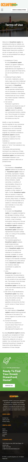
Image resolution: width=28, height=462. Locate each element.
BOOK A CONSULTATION (19, 9)
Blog (3, 435)
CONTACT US (9, 385)
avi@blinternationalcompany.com (11, 448)
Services (4, 432)
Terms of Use (5, 419)
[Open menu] (2, 9)
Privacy (4, 421)
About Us (4, 430)
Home (4, 429)
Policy (8, 421)
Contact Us (5, 418)
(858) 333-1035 (6, 447)
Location (4, 434)
